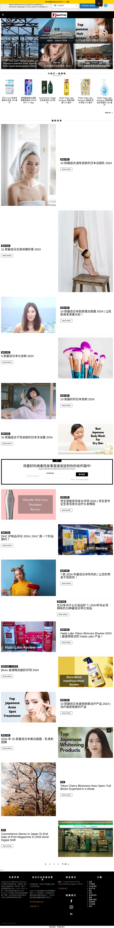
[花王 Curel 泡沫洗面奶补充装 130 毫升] (9, 87)
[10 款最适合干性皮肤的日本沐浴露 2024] (85, 439)
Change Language (89, 5)
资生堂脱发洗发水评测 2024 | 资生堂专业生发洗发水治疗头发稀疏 (85, 502)
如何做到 (92, 902)
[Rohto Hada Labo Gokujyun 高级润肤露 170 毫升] (66, 87)
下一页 (64, 864)
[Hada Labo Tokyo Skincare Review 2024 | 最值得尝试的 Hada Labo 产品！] (28, 636)
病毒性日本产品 (53, 2)
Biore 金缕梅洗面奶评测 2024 (20, 670)
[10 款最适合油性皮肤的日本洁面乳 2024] (28, 165)
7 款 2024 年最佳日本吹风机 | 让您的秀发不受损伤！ (85, 576)
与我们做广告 (34, 906)
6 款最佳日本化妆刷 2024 (17, 356)
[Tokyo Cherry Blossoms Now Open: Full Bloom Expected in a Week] (28, 789)
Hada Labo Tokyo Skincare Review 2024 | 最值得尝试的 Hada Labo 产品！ (86, 635)
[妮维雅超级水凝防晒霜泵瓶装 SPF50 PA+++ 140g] (28, 87)
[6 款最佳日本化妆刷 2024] (85, 358)
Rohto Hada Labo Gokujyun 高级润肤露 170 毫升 (66, 100)
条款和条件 (61, 927)
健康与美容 (94, 37)
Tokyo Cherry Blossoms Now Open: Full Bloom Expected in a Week (85, 787)
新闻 (57, 29)
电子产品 (92, 888)
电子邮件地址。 (50, 473)
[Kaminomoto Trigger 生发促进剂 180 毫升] (47, 87)
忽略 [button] (67, 2)
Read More (66, 169)
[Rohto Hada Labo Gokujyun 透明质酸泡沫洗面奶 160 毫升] (104, 87)
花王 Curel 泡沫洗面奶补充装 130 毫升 (9, 100)
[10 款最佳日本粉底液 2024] (57, 56)
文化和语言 (94, 62)
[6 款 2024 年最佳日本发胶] (94, 31)
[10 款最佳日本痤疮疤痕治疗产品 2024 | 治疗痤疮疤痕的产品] (28, 707)
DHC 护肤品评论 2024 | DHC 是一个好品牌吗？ (27, 538)
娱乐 (90, 891)
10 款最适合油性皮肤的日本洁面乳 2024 (86, 163)
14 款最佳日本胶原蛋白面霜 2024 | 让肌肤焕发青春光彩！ (85, 313)
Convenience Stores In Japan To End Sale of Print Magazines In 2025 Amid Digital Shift (25, 837)
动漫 (90, 882)
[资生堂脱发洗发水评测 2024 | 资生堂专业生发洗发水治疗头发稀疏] (28, 504)
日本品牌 (14, 666)
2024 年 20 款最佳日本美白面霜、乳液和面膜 (27, 740)
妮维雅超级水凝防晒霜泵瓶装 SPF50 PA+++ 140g (28, 100)
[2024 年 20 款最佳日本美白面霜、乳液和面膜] (85, 742)
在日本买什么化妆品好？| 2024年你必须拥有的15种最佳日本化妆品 (82, 607)
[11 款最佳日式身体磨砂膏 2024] (85, 251)
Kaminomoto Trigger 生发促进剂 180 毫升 (47, 100)
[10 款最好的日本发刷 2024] (28, 401)
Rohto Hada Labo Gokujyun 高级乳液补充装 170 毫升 (85, 100)
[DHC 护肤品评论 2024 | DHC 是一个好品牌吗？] (85, 539)
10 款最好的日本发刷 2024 (77, 399)
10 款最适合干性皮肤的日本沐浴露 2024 (27, 437)
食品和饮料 (93, 895)
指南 (90, 897)
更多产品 (108, 112)
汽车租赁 (92, 884)
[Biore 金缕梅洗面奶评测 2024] (85, 672)
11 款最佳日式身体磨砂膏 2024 (21, 249)
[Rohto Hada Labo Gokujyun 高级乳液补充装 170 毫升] (85, 87)
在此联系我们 (62, 888)
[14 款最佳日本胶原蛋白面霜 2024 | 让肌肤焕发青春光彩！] (28, 315)
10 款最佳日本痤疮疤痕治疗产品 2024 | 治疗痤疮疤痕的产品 (85, 705)
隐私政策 (52, 927)
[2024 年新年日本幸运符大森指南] (94, 56)
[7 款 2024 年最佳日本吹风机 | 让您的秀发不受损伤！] (28, 578)
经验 (19, 57)
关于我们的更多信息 (37, 902)
